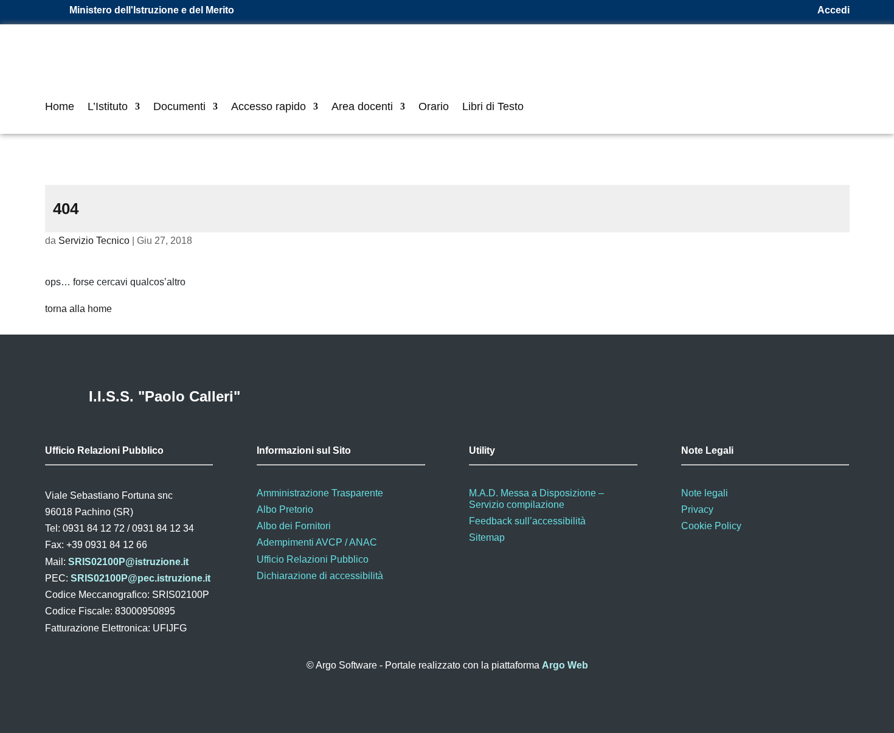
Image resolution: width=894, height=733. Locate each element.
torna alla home (78, 309)
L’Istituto (108, 107)
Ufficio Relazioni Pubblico (313, 559)
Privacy (697, 509)
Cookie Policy (711, 526)
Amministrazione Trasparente (320, 493)
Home (59, 107)
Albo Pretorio (285, 509)
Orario (433, 107)
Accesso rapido (268, 107)
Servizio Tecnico (94, 240)
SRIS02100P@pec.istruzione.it (140, 578)
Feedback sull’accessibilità (527, 521)
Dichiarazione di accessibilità (320, 576)
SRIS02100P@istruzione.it (128, 562)
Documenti (179, 107)
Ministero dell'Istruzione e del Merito (151, 10)
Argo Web (565, 665)
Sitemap (487, 537)
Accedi (833, 10)
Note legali (704, 493)
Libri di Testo (493, 107)
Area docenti (362, 107)
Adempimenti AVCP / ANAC (317, 542)
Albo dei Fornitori (294, 526)
